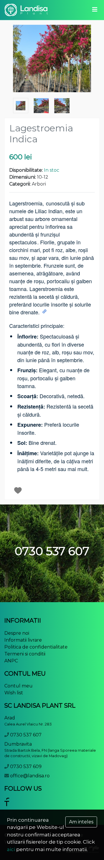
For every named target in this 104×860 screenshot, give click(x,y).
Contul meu (18, 686)
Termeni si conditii (24, 654)
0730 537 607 (26, 735)
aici (11, 849)
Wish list (13, 692)
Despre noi (16, 633)
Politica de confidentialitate (36, 647)
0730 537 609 (26, 766)
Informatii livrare (23, 640)
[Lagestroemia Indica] (52, 58)
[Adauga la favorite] (18, 490)
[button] (45, 312)
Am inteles (81, 822)
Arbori (39, 184)
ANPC (11, 661)
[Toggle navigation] (94, 9)
